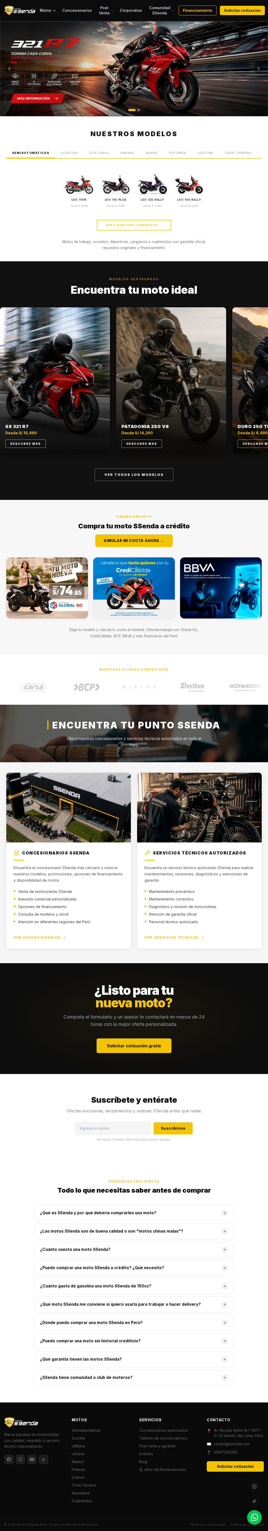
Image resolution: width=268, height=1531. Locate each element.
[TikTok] (43, 1459)
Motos (45, 10)
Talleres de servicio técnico (163, 1438)
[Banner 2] (139, 110)
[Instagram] (20, 1459)
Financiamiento (197, 10)
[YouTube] (32, 1459)
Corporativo (131, 10)
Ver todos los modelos (133, 475)
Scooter (69, 153)
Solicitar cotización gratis (134, 1045)
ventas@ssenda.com (232, 1444)
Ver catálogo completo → (134, 225)
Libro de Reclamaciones (165, 1469)
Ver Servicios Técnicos (171, 937)
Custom (205, 153)
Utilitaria (99, 153)
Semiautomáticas (30, 153)
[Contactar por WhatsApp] (254, 1517)
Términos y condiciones (207, 1525)
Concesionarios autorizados (163, 1430)
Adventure (81, 1493)
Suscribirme (173, 1128)
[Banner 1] (132, 110)
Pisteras (177, 153)
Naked (152, 153)
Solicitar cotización (242, 10)
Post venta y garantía (157, 1446)
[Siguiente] (258, 68)
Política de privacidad (247, 1525)
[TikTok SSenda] (254, 1501)
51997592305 (225, 1452)
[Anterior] (9, 68)
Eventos (146, 1454)
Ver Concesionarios (37, 937)
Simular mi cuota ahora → (134, 541)
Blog (143, 1461)
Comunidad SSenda (159, 10)
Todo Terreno (238, 153)
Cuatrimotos (82, 1501)
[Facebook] (9, 1459)
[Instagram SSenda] (254, 1486)
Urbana (127, 153)
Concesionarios (77, 10)
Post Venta (104, 10)
